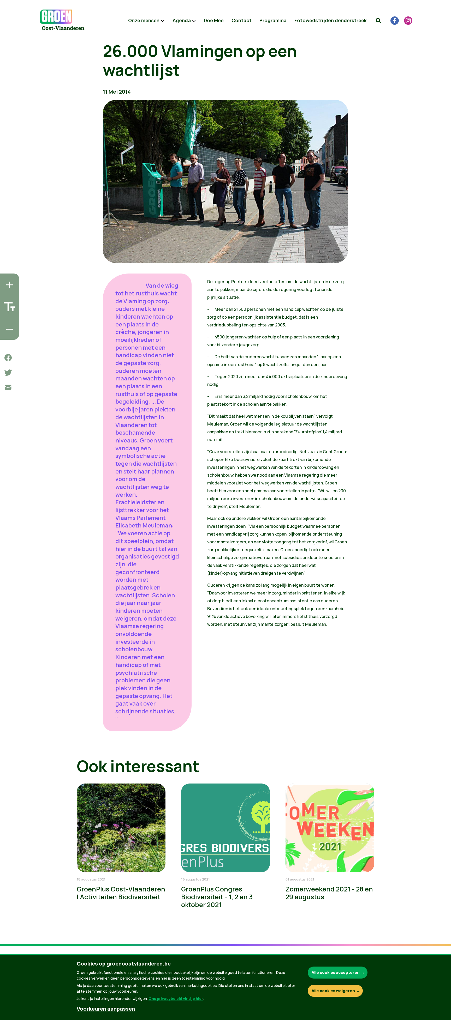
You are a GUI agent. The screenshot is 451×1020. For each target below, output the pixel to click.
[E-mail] (8, 387)
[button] (378, 21)
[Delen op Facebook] (8, 357)
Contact (242, 20)
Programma (273, 20)
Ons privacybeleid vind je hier (176, 998)
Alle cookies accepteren (336, 972)
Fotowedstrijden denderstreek (330, 20)
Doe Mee (214, 20)
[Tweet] (8, 372)
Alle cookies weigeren (333, 990)
